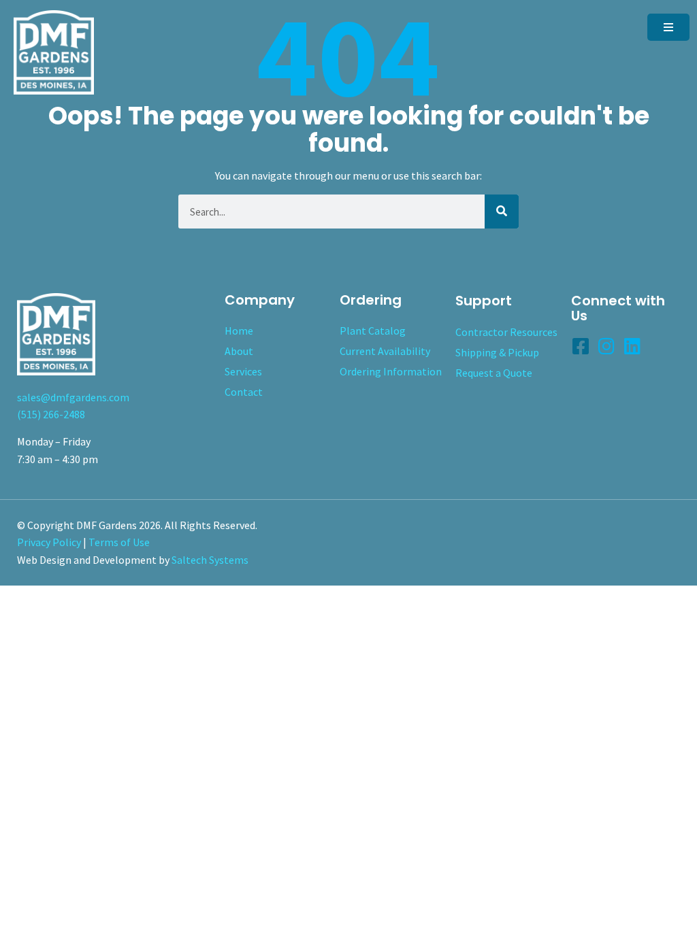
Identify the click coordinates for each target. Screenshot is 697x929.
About (239, 351)
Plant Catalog (373, 330)
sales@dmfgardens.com (73, 397)
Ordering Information (391, 371)
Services (243, 371)
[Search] (502, 212)
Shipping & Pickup (497, 352)
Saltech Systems (210, 560)
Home (239, 330)
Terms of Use (119, 542)
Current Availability (385, 351)
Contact (244, 392)
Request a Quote (493, 372)
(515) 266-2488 (51, 414)
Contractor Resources (506, 332)
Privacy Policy (49, 542)
